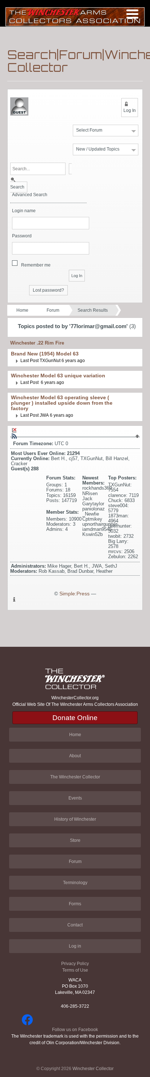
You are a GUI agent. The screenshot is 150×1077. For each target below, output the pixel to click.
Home (22, 310)
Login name (24, 211)
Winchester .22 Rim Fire (37, 343)
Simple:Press (74, 593)
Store (75, 840)
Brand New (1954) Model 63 (45, 354)
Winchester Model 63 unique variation (58, 375)
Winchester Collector (93, 1068)
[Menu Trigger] (132, 14)
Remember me (36, 265)
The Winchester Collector (75, 776)
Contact (75, 925)
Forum (53, 310)
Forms (75, 903)
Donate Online (75, 718)
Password (22, 236)
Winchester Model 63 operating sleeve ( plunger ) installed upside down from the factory (61, 403)
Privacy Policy (75, 963)
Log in (75, 946)
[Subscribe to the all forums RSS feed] (14, 436)
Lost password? (48, 290)
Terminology (75, 882)
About (75, 755)
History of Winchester (75, 819)
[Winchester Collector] (75, 16)
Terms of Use (75, 970)
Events (75, 798)
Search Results (93, 310)
